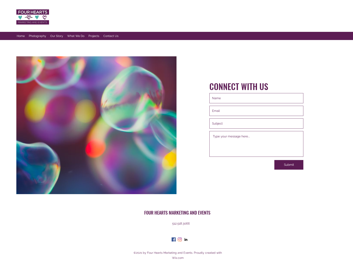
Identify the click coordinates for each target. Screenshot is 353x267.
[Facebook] (174, 239)
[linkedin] (186, 239)
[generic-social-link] (180, 239)
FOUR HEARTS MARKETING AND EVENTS (177, 212)
